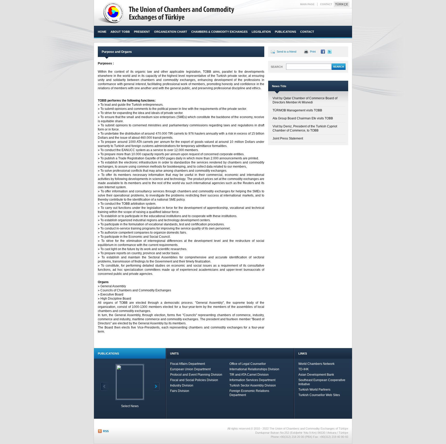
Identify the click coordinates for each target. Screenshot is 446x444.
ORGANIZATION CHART (170, 31)
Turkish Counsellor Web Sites (319, 395)
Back (104, 386)
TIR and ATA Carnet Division (249, 374)
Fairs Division (179, 391)
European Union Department (190, 369)
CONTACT (326, 4)
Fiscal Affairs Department (187, 364)
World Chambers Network (316, 364)
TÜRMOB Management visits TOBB (297, 110)
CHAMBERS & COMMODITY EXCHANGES (219, 31)
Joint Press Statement (288, 138)
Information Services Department (252, 380)
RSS (106, 431)
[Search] (339, 69)
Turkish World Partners (314, 389)
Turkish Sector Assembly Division (252, 385)
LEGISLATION (261, 31)
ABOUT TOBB (120, 31)
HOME (102, 31)
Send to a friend (286, 51)
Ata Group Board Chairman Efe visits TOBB (303, 118)
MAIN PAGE (307, 4)
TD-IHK (303, 369)
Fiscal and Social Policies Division (194, 380)
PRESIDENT (142, 31)
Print (313, 51)
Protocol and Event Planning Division (196, 374)
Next (156, 386)
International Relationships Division (254, 369)
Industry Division (181, 385)
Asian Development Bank (316, 374)
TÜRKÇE (341, 4)
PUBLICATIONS (285, 31)
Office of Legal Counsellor (247, 364)
